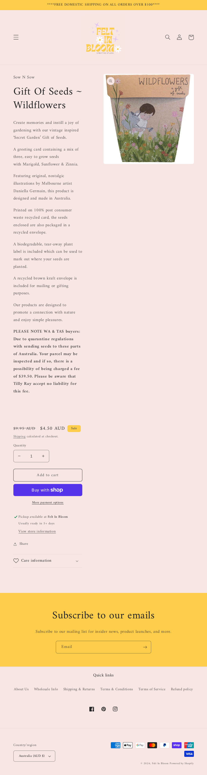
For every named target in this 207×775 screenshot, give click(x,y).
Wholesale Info (46, 689)
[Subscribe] (145, 647)
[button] (16, 37)
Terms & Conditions (116, 689)
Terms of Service (151, 689)
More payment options (48, 502)
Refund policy (182, 689)
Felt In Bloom (160, 763)
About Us (21, 689)
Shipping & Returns (79, 689)
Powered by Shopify (182, 763)
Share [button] (23, 544)
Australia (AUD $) (32, 756)
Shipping (19, 436)
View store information (37, 531)
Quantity (19, 445)
